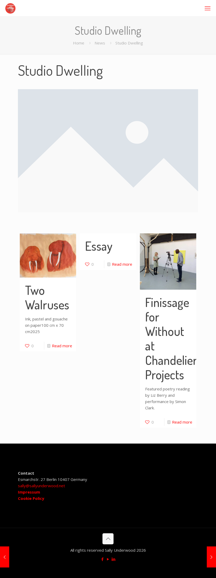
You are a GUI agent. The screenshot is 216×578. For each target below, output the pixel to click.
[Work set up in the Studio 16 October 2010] (4, 556)
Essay (98, 246)
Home (78, 43)
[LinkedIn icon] (114, 559)
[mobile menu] (207, 7)
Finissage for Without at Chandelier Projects (171, 338)
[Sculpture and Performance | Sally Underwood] (10, 8)
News (100, 43)
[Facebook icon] (103, 559)
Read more (62, 345)
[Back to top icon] (108, 538)
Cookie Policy (31, 498)
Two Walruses (47, 297)
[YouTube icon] (108, 559)
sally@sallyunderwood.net (41, 485)
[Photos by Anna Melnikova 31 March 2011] (211, 556)
